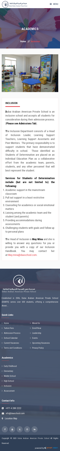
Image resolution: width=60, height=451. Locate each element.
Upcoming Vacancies (41, 343)
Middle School (10, 376)
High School (9, 381)
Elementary (8, 371)
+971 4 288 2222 (13, 408)
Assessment (9, 391)
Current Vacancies (11, 343)
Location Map (11, 418)
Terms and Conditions (13, 348)
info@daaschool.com (15, 413)
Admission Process (12, 333)
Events (35, 338)
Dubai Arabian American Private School (33, 438)
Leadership (36, 333)
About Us (36, 323)
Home (23, 41)
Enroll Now (36, 328)
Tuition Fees (9, 328)
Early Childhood (10, 366)
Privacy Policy (38, 348)
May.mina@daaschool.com (22, 255)
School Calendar (11, 338)
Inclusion (8, 386)
